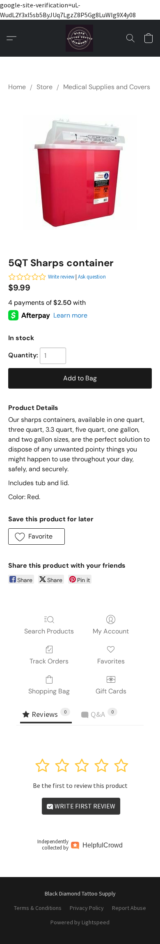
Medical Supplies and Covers (106, 87)
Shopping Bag (49, 691)
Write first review (84, 806)
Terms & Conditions (38, 908)
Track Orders (49, 661)
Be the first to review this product (80, 785)
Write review (61, 276)
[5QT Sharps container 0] (80, 172)
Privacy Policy (87, 908)
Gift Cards (111, 691)
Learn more (70, 315)
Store (45, 87)
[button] (80, 38)
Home (17, 87)
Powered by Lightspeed (80, 922)
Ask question (92, 276)
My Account (111, 631)
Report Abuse (129, 908)
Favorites (111, 661)
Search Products (49, 631)
